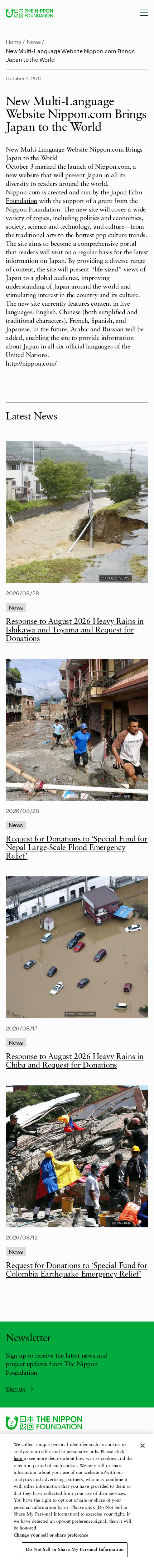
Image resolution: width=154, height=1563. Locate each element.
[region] (77, 1498)
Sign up (16, 1388)
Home (13, 41)
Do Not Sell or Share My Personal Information (75, 1549)
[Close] (142, 1445)
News (34, 41)
